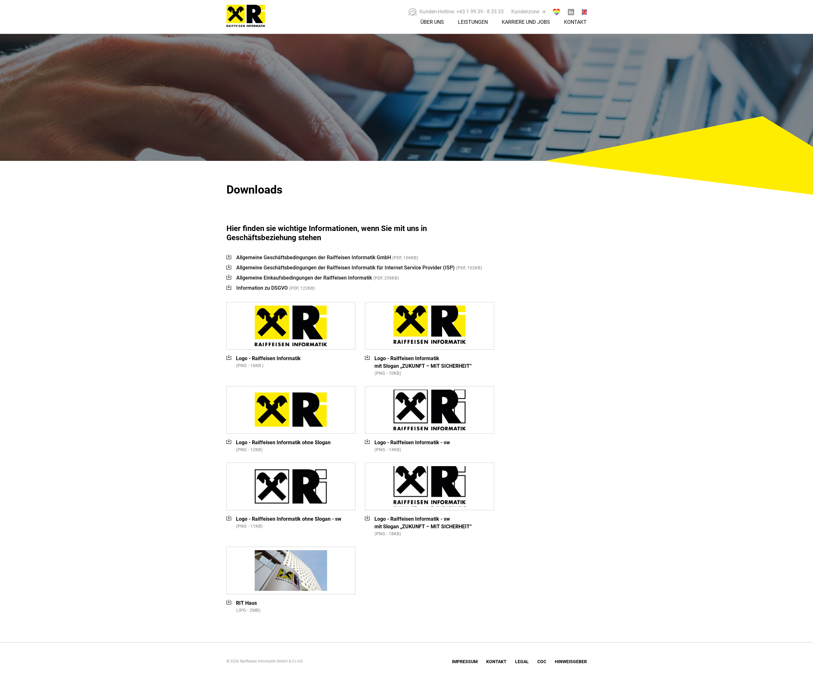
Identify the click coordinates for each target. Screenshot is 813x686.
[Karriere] (556, 12)
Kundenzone (525, 12)
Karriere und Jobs (526, 22)
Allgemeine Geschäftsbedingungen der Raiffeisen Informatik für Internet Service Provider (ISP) (359, 268)
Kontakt (575, 22)
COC (541, 661)
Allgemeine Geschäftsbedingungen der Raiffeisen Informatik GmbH (327, 257)
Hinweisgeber (571, 661)
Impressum (465, 661)
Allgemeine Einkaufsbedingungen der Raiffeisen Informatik (317, 278)
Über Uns (432, 22)
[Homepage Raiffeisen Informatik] (252, 25)
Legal (522, 661)
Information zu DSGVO (275, 288)
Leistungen (473, 22)
